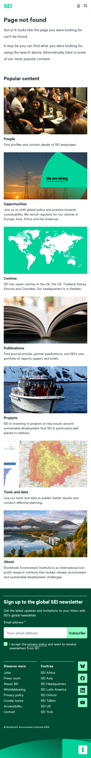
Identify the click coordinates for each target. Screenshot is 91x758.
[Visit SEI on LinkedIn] (82, 690)
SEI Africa (48, 672)
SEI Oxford (48, 694)
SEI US (46, 706)
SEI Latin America (53, 689)
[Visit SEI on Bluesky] (82, 666)
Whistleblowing (14, 689)
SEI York (47, 711)
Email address (15, 622)
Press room (12, 678)
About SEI (11, 683)
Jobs (7, 672)
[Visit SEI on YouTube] (82, 702)
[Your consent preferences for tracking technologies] (82, 749)
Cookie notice (13, 700)
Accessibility (13, 706)
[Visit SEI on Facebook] (82, 678)
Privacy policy (14, 694)
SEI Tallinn (48, 700)
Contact (9, 711)
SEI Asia (47, 678)
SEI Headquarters (53, 683)
